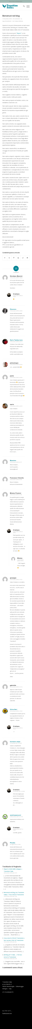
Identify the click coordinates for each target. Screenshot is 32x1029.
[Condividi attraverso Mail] (27, 257)
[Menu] (27, 6)
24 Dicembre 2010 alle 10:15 (10, 873)
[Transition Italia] (13, 6)
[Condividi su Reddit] (23, 257)
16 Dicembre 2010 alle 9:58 (10, 942)
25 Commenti (16, 19)
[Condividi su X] (9, 257)
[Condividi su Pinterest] (14, 257)
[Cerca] (23, 6)
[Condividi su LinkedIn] (18, 257)
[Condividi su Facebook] (4, 257)
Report (19, 33)
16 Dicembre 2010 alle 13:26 (10, 896)
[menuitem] (23, 6)
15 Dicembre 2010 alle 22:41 (10, 958)
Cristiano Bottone (18, 21)
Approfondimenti (6, 21)
